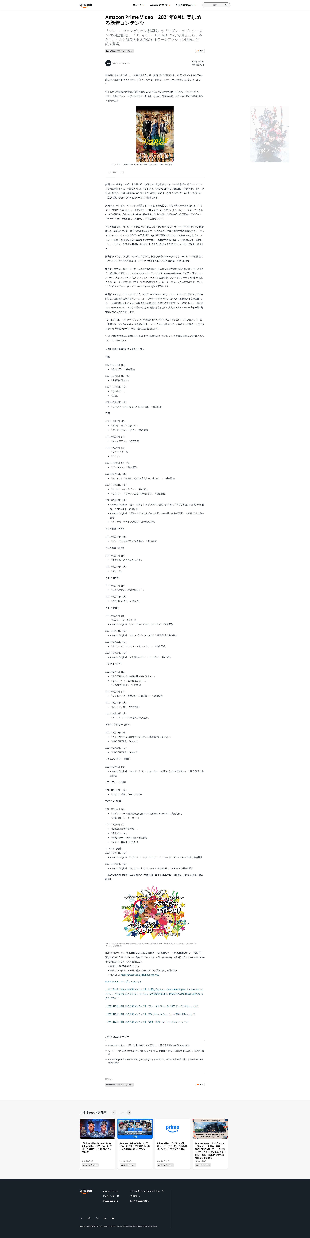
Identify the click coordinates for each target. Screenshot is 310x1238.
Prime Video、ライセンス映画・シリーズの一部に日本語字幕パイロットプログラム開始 (172, 1146)
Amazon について (159, 5)
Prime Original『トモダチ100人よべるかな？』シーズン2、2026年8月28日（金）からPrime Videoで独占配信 (156, 1061)
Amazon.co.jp (109, 1201)
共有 (201, 51)
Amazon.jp (83, 1226)
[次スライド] (122, 172)
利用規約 (91, 1226)
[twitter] (99, 1218)
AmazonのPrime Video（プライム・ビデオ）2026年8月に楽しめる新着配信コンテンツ (135, 1146)
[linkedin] (106, 1218)
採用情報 (134, 1196)
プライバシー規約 (101, 1226)
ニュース (137, 5)
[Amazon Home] (86, 6)
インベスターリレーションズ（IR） (145, 1191)
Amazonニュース (110, 1191)
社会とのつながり (184, 5)
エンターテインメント (90, 1165)
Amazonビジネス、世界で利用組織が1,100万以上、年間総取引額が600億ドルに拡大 (149, 1045)
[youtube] (114, 1218)
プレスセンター (109, 1196)
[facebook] (83, 1218)
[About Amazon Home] (86, 1192)
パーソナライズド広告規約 (116, 1226)
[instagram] (91, 1218)
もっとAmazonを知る (139, 1201)
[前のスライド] (109, 172)
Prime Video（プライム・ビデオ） (119, 51)
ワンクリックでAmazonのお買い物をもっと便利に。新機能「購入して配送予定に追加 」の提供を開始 (156, 1052)
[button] (143, 5)
